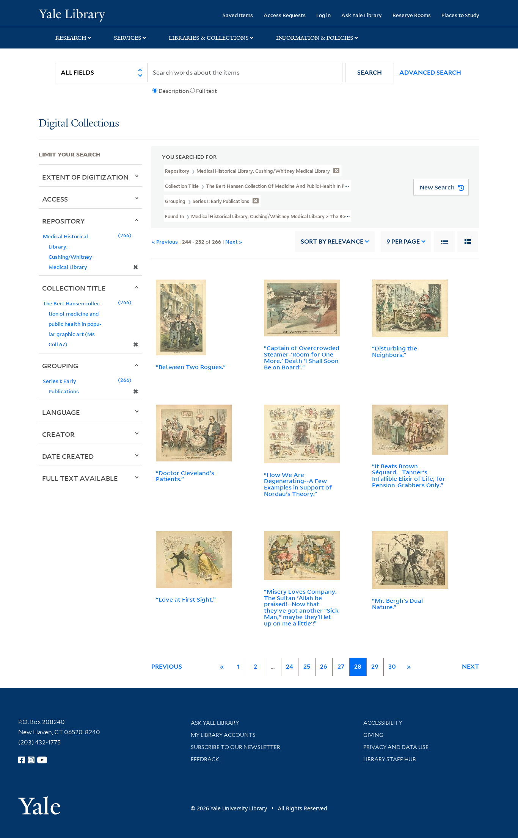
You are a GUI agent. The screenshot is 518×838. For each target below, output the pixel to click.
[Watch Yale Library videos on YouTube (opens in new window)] (42, 760)
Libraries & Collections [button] (209, 38)
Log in (323, 15)
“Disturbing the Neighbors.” (394, 351)
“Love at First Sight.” (186, 599)
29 (374, 666)
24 (289, 666)
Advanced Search (430, 72)
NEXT (470, 666)
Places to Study (460, 15)
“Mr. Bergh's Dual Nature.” (397, 604)
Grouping (60, 365)
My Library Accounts (223, 735)
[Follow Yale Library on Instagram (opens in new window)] (31, 760)
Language (61, 412)
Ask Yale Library (361, 15)
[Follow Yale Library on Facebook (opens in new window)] (21, 760)
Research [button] (70, 38)
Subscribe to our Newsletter (235, 747)
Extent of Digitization (85, 176)
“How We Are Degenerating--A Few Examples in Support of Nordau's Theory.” (298, 484)
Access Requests (285, 15)
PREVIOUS (166, 666)
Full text (206, 91)
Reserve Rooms (411, 15)
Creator (58, 434)
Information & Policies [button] (314, 38)
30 (392, 666)
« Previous (165, 241)
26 (323, 666)
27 (340, 666)
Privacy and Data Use (396, 747)
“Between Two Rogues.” (191, 367)
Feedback (205, 759)
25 (306, 666)
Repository (63, 220)
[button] (369, 72)
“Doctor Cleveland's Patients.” (185, 476)
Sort (332, 241)
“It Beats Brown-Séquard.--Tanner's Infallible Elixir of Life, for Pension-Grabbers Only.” (408, 475)
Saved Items (238, 15)
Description (174, 91)
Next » (233, 241)
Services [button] (127, 38)
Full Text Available (80, 478)
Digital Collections (79, 124)
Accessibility (382, 723)
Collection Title (74, 287)
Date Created (68, 456)
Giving (373, 735)
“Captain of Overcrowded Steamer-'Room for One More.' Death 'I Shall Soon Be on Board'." (301, 357)
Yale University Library (72, 14)
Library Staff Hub (389, 759)
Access (55, 198)
